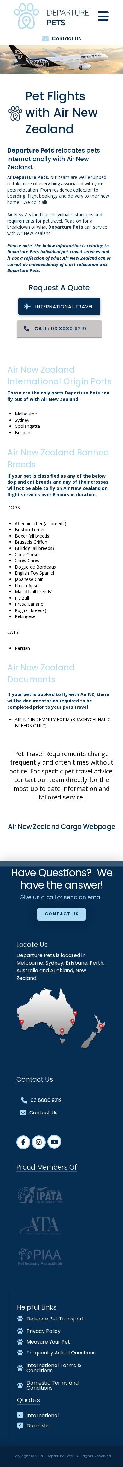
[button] (103, 16)
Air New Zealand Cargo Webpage (61, 826)
